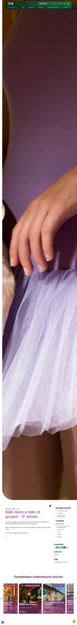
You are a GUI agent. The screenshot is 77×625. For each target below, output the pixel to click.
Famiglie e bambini (10, 509)
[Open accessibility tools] (2, 622)
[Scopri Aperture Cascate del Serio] (48, 612)
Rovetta (56, 554)
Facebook (59, 534)
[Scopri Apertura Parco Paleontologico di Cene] (24, 612)
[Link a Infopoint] (64, 3)
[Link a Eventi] (62, 3)
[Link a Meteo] (59, 3)
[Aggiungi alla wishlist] (50, 506)
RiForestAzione (43, 3)
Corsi (17, 509)
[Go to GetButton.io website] (74, 623)
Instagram (59, 537)
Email (58, 532)
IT (68, 3)
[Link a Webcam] (56, 3)
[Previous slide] (1, 598)
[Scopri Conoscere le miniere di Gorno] (72, 612)
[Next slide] (75, 598)
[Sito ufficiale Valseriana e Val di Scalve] (11, 3)
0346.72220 (59, 530)
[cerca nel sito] (49, 3)
